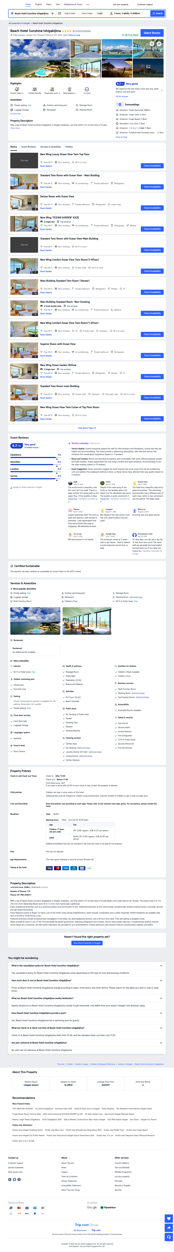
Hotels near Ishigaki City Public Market (28, 1135)
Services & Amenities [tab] (50, 147)
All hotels (118, 1181)
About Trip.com (67, 1163)
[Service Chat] (169, 1237)
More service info (15, 1172)
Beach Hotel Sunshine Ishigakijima (35, 31)
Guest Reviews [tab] (28, 147)
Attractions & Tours (73, 4)
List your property (122, 1176)
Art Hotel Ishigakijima (44, 1109)
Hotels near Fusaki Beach (137, 1130)
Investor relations (122, 1163)
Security (118, 1190)
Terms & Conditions (69, 1176)
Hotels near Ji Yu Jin (105, 1135)
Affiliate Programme (123, 1172)
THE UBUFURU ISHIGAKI (22, 1109)
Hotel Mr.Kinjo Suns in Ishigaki (87, 1109)
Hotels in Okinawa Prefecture (103, 1064)
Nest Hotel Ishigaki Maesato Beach (119, 1114)
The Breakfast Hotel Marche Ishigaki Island (134, 1109)
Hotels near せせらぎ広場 (23, 1141)
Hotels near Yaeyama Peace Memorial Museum (135, 1135)
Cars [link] (58, 4)
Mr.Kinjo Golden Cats (93, 1114)
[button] (88, 4)
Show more (15, 128)
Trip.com (60, 1064)
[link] (120, 4)
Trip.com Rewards (122, 1167)
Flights (38, 4)
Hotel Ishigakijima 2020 (52, 1119)
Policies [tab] (69, 147)
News (63, 1167)
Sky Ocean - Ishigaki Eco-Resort (143, 1119)
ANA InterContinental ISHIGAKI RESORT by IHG (63, 1114)
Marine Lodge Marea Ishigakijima (26, 1119)
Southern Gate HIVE (63, 1109)
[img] (40, 58)
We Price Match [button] (131, 35)
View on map (121, 137)
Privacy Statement (69, 1181)
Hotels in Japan (81, 1064)
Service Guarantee (15, 1167)
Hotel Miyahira (108, 1109)
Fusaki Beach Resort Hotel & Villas (26, 1114)
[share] (169, 1228)
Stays (28, 4)
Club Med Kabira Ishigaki (117, 1119)
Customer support (15, 1163)
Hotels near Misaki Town (114, 1130)
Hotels (70, 1064)
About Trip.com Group (70, 1190)
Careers (64, 1172)
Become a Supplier (122, 1185)
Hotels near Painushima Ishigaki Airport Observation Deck (70, 1135)
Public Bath (70, 676)
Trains (49, 4)
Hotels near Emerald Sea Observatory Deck (84, 1130)
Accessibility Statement (71, 1185)
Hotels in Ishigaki (125, 1064)
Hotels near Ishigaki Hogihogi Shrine (27, 1130)
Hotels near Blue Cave (54, 1130)
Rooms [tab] (13, 147)
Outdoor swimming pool (75, 593)
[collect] (169, 1218)
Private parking (20, 593)
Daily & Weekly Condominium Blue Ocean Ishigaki (84, 1119)
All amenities (15, 114)
